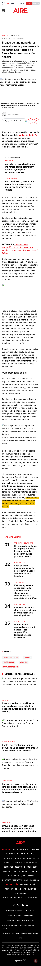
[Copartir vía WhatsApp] (30, 120)
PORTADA (5, 35)
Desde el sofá (30, 867)
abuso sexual (8, 662)
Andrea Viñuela (14, 114)
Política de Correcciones (14, 911)
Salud (32, 854)
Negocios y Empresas (12, 880)
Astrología (19, 876)
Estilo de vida (9, 871)
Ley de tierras (20, 893)
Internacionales (31, 858)
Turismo (34, 871)
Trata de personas (10, 667)
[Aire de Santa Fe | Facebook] (14, 905)
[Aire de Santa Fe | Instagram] (23, 905)
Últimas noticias (21, 849)
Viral (10, 876)
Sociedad (34, 880)
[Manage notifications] (35, 961)
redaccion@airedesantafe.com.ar (23, 954)
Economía (7, 858)
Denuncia (23, 662)
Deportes (8, 867)
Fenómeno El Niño (28, 885)
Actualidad (22, 854)
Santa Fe (27, 657)
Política (17, 858)
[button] (7, 11)
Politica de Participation (11, 933)
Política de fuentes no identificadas (20, 916)
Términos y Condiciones (29, 933)
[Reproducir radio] (3, 3)
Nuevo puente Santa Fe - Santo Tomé (20, 898)
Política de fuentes (13, 920)
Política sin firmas (28, 920)
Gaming (30, 876)
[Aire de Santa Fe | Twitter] (18, 905)
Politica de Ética (29, 911)
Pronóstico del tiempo (15, 889)
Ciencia (7, 863)
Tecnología (23, 871)
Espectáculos (30, 863)
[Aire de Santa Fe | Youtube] (27, 905)
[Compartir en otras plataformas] (36, 120)
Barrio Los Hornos (10, 657)
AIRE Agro (17, 863)
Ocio (26, 880)
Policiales (15, 35)
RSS (20, 938)
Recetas (18, 867)
